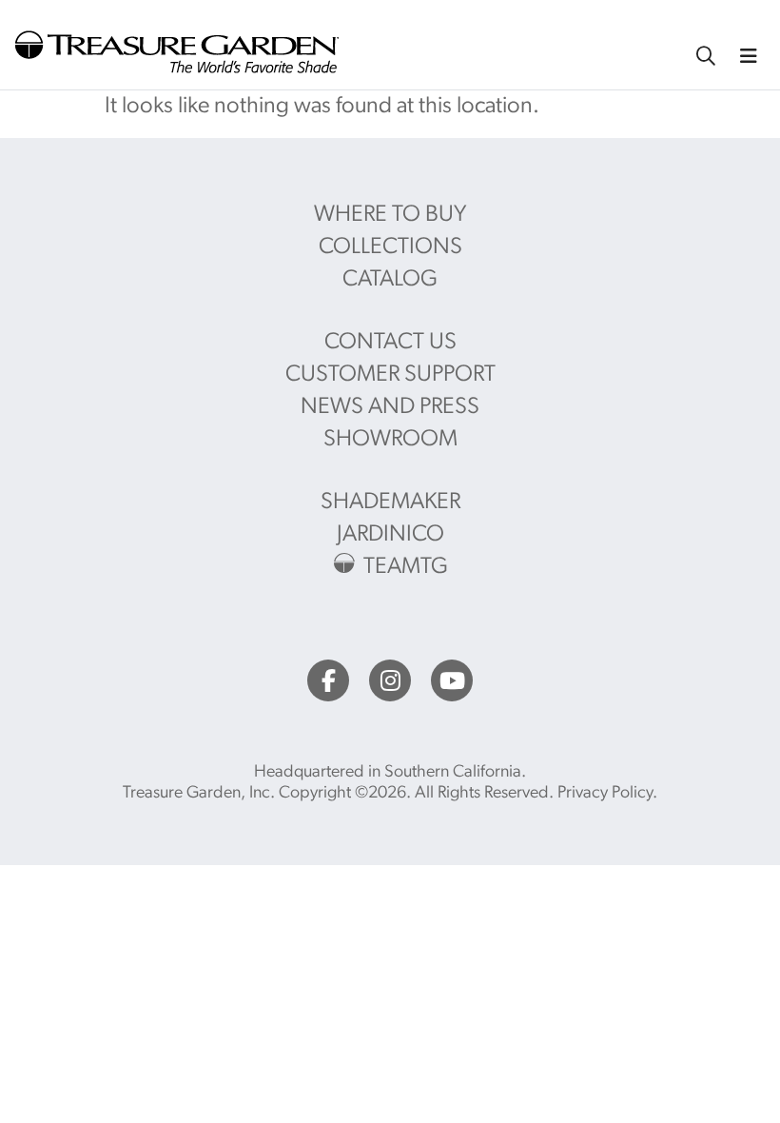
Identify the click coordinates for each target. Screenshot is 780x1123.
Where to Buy (390, 215)
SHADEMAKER (390, 502)
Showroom (390, 439)
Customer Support (390, 375)
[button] (748, 56)
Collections (390, 247)
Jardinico (390, 534)
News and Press (390, 407)
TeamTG (405, 567)
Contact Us (390, 342)
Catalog (390, 279)
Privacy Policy (605, 793)
